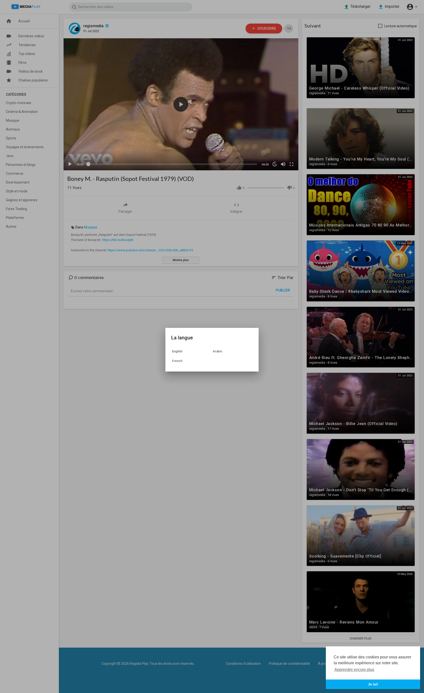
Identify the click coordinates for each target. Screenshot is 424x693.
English (177, 351)
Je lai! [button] (373, 684)
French (177, 361)
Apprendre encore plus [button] (354, 669)
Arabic (218, 351)
